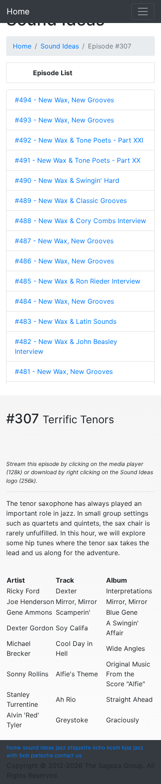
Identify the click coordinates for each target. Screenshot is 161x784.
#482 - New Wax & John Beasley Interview (66, 346)
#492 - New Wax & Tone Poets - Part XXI (79, 140)
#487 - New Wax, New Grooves (64, 241)
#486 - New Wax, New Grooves (64, 261)
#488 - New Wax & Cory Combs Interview (80, 221)
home (14, 747)
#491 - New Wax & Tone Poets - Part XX (77, 160)
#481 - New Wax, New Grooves (64, 371)
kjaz (127, 747)
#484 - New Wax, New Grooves (64, 301)
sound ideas (38, 747)
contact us (68, 755)
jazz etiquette (73, 747)
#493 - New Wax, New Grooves (64, 120)
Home (18, 11)
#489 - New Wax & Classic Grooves (71, 200)
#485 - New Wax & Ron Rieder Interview (77, 281)
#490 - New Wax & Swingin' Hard (67, 180)
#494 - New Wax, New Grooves (64, 100)
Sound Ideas (59, 46)
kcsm (113, 747)
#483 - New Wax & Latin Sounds (65, 321)
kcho (99, 747)
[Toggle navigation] (142, 11)
